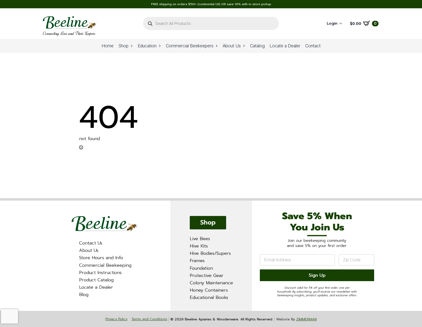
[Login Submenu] (342, 24)
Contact (313, 45)
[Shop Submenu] (131, 46)
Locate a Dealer (285, 45)
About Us (232, 45)
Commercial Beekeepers (189, 45)
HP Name (258, 205)
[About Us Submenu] (244, 46)
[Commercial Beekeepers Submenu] (216, 46)
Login (332, 23)
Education (147, 45)
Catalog (257, 45)
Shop (123, 45)
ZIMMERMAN (306, 319)
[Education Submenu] (160, 46)
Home (108, 45)
